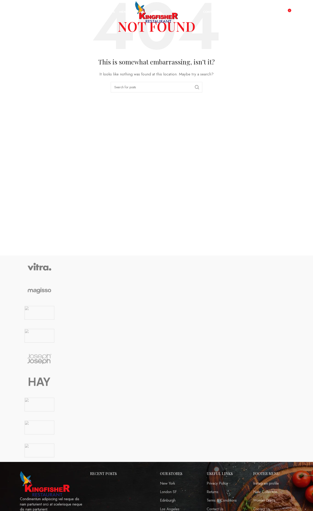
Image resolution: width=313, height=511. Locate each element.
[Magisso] (39, 289)
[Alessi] (39, 450)
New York (167, 483)
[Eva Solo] (39, 427)
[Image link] (45, 483)
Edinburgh (168, 500)
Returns (212, 491)
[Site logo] (156, 11)
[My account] (277, 12)
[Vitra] (39, 267)
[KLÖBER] (39, 335)
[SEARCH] (197, 87)
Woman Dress (264, 500)
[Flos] (39, 404)
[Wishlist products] (20, 12)
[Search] (13, 12)
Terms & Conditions (222, 500)
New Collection (265, 491)
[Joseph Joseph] (39, 358)
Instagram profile (266, 483)
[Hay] (39, 381)
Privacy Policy (217, 483)
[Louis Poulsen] (39, 312)
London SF (168, 491)
